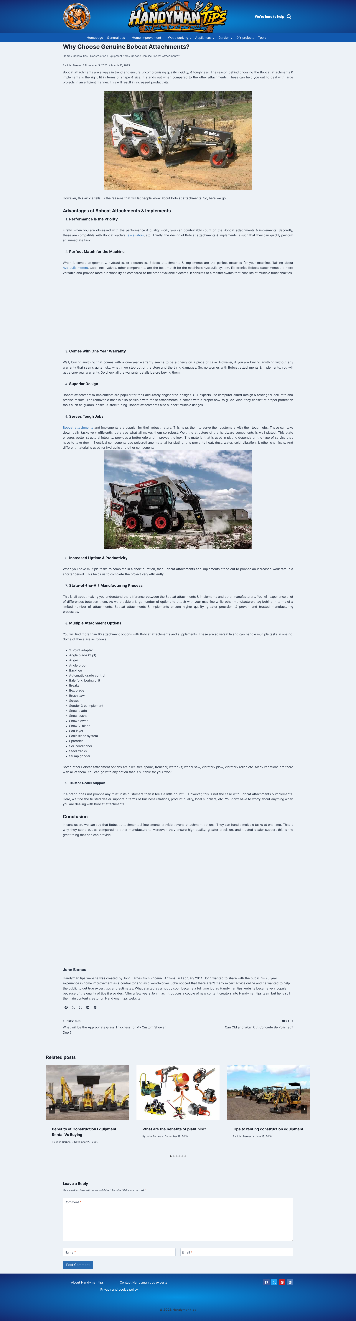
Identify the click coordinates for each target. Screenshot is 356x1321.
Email (187, 1252)
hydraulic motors (75, 268)
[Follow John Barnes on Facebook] (66, 1007)
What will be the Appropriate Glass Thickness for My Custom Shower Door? (114, 1027)
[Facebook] (266, 1282)
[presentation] (87, 1093)
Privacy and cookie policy (119, 1289)
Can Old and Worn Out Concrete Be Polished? (259, 1024)
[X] (274, 1282)
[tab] (171, 1156)
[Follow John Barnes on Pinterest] (95, 1007)
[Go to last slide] (52, 1109)
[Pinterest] (282, 1282)
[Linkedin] (290, 1282)
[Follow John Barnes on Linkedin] (88, 1007)
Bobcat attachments (78, 427)
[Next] (304, 1109)
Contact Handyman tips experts (143, 1282)
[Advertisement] (174, 311)
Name (70, 1252)
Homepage (95, 37)
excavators (136, 235)
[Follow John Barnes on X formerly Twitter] (73, 1007)
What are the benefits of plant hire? (174, 1129)
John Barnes (63, 1141)
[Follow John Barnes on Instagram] (80, 1007)
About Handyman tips (87, 1282)
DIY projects (245, 37)
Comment (73, 1202)
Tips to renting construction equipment (268, 1129)
